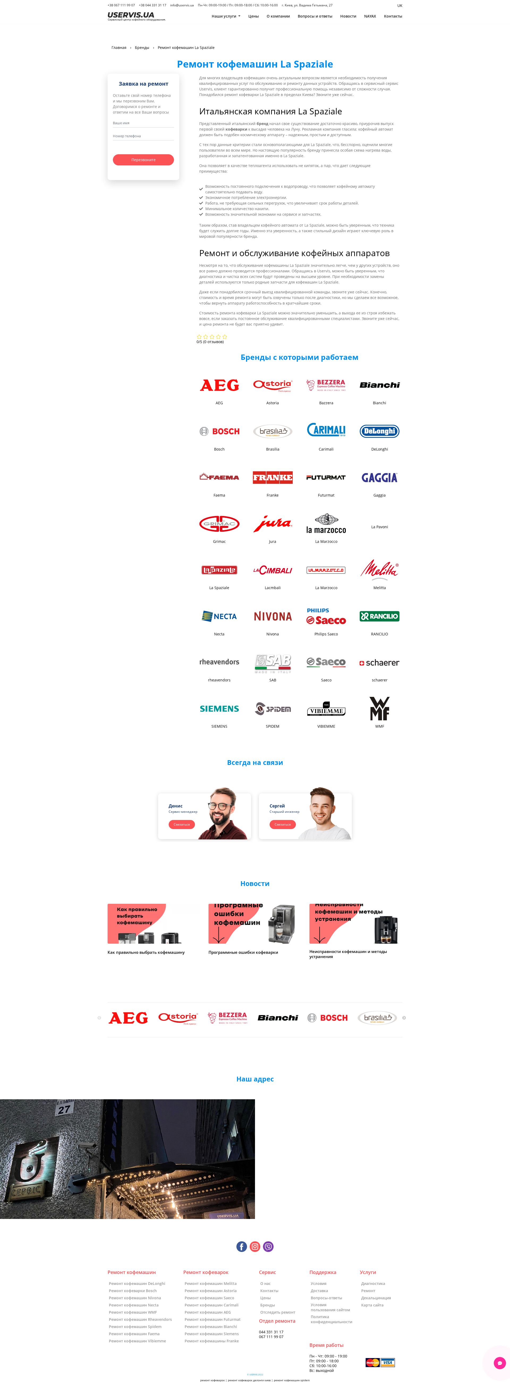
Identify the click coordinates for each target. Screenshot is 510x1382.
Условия (318, 1283)
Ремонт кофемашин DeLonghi (137, 1283)
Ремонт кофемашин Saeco (209, 1297)
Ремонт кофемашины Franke (212, 1340)
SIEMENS (219, 726)
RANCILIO (379, 634)
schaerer (380, 680)
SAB (272, 680)
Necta (219, 634)
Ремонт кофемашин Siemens (212, 1333)
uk (399, 5)
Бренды (267, 1305)
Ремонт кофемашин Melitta (211, 1283)
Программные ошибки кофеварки (243, 952)
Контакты (393, 16)
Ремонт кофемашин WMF (133, 1312)
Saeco (326, 680)
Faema (219, 495)
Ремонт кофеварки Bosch (133, 1290)
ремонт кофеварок (212, 1380)
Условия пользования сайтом (330, 1307)
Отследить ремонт (277, 1312)
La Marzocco (326, 541)
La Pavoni (379, 527)
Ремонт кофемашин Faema (134, 1333)
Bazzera (326, 403)
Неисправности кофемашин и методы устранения (348, 954)
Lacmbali (273, 587)
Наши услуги (224, 16)
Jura (272, 541)
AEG (219, 403)
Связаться (182, 824)
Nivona (272, 634)
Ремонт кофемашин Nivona (135, 1297)
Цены (253, 16)
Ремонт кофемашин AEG (208, 1312)
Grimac (219, 541)
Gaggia (379, 495)
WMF (379, 726)
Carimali (326, 449)
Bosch (219, 449)
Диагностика (373, 1283)
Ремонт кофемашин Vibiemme (137, 1340)
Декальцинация (376, 1297)
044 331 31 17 (271, 1332)
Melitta (379, 587)
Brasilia (272, 449)
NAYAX (370, 16)
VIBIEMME (326, 726)
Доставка (319, 1290)
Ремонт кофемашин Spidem (135, 1326)
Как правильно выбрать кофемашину (146, 952)
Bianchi (379, 403)
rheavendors (219, 680)
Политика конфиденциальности (331, 1319)
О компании (278, 16)
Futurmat (326, 495)
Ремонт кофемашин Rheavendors (140, 1319)
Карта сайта (372, 1305)
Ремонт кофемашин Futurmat (213, 1319)
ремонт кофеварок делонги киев (249, 1380)
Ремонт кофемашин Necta (134, 1305)
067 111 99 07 (271, 1336)
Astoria (272, 403)
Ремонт (368, 1290)
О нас (265, 1283)
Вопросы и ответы (315, 16)
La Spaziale (219, 587)
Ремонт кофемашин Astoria (211, 1290)
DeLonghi (379, 449)
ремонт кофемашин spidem (292, 1380)
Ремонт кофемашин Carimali (212, 1305)
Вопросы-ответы (326, 1297)
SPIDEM (272, 726)
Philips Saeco (326, 634)
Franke (273, 495)
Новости (348, 16)
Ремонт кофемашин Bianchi (211, 1326)
